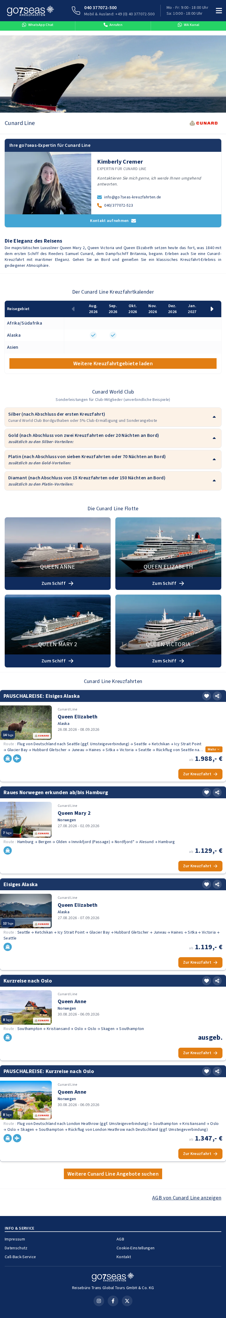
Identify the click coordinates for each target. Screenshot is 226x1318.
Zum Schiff (53, 583)
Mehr (212, 749)
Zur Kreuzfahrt (197, 774)
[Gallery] (113, 74)
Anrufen (115, 24)
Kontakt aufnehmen (109, 220)
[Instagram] (99, 1301)
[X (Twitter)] (127, 1301)
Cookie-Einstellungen (135, 1248)
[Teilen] (217, 696)
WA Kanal (192, 24)
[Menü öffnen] (219, 10)
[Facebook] (113, 1301)
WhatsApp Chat (41, 24)
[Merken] (206, 696)
